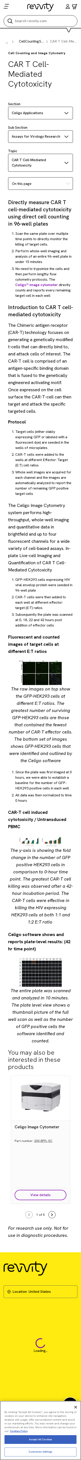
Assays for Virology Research (36, 136)
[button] (67, 7)
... (7, 42)
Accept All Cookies (40, 1439)
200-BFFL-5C (43, 1141)
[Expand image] (25, 840)
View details (40, 1195)
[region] (40, 1430)
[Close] (76, 1407)
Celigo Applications (27, 113)
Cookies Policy (19, 1431)
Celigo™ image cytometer (36, 284)
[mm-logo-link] (40, 7)
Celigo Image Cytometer (37, 1126)
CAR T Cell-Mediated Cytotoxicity (29, 163)
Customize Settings (40, 1451)
